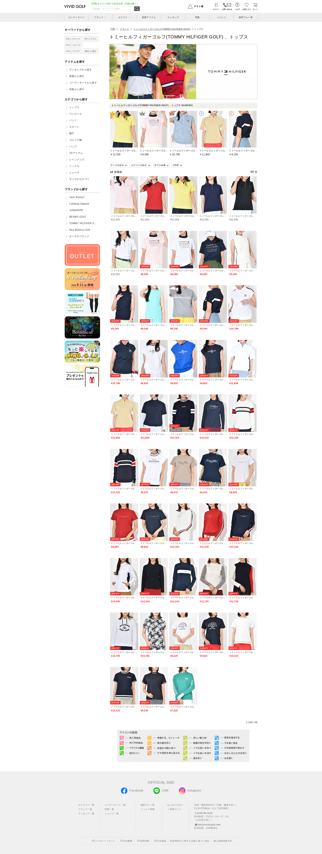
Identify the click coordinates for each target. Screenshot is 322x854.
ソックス (74, 166)
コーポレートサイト (105, 841)
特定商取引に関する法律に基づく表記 (190, 841)
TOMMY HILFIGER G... (83, 223)
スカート (74, 127)
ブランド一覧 (85, 809)
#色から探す (91, 51)
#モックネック (73, 39)
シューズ (74, 172)
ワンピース (75, 114)
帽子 (71, 133)
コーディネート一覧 (115, 805)
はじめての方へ (175, 805)
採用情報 (144, 841)
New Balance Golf (79, 230)
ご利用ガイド (174, 809)
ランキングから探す (80, 69)
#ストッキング (73, 45)
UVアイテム (76, 153)
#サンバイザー (73, 51)
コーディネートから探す (83, 82)
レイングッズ (76, 159)
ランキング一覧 (86, 813)
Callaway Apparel (79, 203)
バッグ (73, 146)
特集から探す (76, 89)
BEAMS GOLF (77, 217)
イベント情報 (148, 809)
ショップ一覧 (112, 813)
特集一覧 (109, 809)
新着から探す (76, 76)
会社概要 (127, 841)
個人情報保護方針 (223, 841)
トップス (74, 107)
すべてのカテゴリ (79, 179)
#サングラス (91, 39)
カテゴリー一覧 (86, 805)
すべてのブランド (79, 236)
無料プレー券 (148, 805)
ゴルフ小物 (75, 140)
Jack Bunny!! (77, 197)
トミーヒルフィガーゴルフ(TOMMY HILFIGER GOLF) (124, 216)
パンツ (73, 120)
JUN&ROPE (76, 210)
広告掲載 (161, 841)
